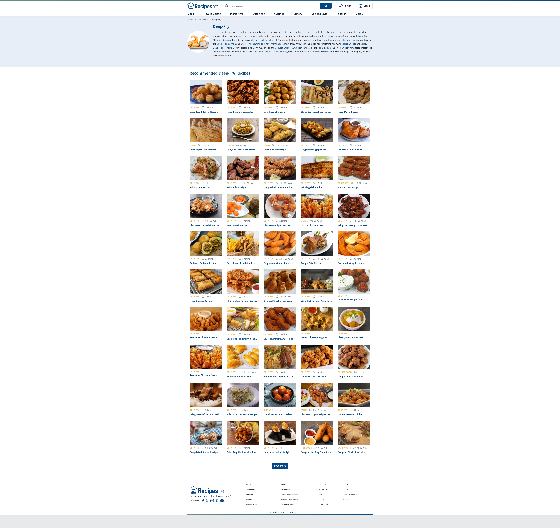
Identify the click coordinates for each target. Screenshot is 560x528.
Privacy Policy (324, 504)
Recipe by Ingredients (289, 494)
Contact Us (347, 484)
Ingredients (236, 13)
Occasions (259, 13)
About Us (322, 484)
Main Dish (203, 19)
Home (190, 19)
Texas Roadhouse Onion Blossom (333, 39)
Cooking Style (251, 504)
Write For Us (323, 489)
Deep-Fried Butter (266, 51)
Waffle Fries (257, 39)
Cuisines (279, 13)
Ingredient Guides (288, 504)
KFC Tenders (328, 35)
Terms (345, 499)
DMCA (321, 499)
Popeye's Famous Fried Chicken (333, 47)
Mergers (322, 494)
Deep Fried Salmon (226, 43)
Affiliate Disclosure (350, 494)
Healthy (284, 484)
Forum (347, 5)
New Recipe (285, 489)
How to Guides (212, 13)
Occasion (249, 494)
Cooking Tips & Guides (289, 499)
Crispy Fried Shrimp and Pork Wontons (260, 43)
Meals (248, 484)
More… (359, 13)
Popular (341, 13)
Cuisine (249, 499)
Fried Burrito (349, 43)
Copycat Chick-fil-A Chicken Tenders (292, 47)
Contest (346, 489)
